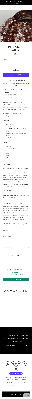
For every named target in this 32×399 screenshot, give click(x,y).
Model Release (7, 236)
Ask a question (7, 248)
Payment (5, 230)
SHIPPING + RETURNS (10, 382)
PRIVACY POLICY (23, 382)
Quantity (5, 59)
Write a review (16, 279)
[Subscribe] (26, 345)
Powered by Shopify (22, 385)
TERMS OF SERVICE (21, 380)
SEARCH (8, 377)
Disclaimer (6, 242)
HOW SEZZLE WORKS (19, 377)
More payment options (16, 80)
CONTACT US (9, 380)
